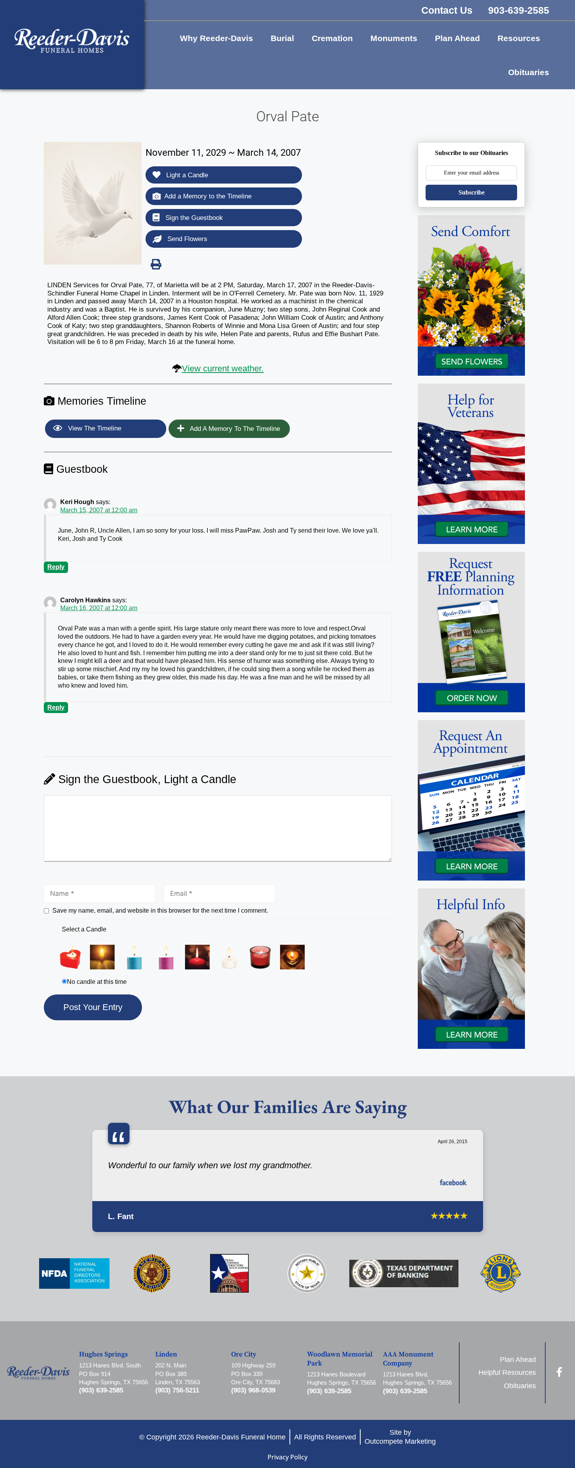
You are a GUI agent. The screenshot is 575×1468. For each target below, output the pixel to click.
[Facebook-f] (559, 1438)
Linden (166, 1421)
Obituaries (528, 72)
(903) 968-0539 (253, 1457)
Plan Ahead (457, 38)
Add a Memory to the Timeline (208, 196)
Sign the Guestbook (193, 218)
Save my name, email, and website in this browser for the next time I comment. (160, 910)
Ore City (243, 1421)
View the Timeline (93, 428)
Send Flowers (186, 239)
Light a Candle (186, 175)
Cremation (332, 38)
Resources (519, 38)
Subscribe (471, 192)
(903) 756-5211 (177, 1457)
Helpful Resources (507, 1439)
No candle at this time (97, 981)
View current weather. (223, 368)
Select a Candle (84, 929)
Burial (282, 38)
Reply (56, 567)
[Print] (156, 264)
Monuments (393, 38)
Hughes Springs (103, 1421)
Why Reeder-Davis (216, 38)
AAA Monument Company (408, 1426)
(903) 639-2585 (101, 1457)
